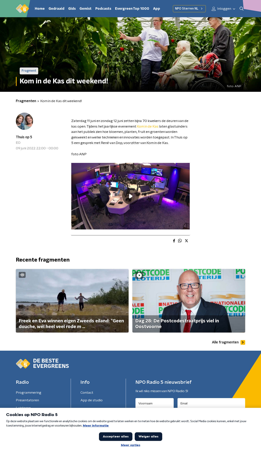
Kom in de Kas (148, 126)
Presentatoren (27, 400)
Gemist (85, 9)
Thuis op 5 (24, 137)
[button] (241, 8)
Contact (86, 392)
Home (40, 9)
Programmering (28, 392)
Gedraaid (56, 9)
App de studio (91, 400)
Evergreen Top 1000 (132, 9)
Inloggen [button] (224, 9)
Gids (72, 9)
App (156, 9)
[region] (130, 196)
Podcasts (103, 9)
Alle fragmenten (225, 342)
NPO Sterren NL (186, 8)
